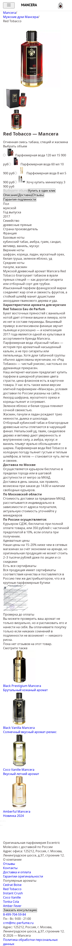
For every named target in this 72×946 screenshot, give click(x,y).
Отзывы (38, 195)
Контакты (10, 868)
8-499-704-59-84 (14, 914)
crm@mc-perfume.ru (18, 923)
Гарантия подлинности (19, 199)
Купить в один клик (41, 190)
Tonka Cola (11, 902)
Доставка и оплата (17, 872)
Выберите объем (15, 190)
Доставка (25, 195)
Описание (10, 195)
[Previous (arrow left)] (0, 825)
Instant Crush (13, 893)
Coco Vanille (12, 897)
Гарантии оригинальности (23, 876)
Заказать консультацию (20, 910)
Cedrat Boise (12, 885)
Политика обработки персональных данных (30, 942)
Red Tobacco (12, 889)
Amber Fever (12, 906)
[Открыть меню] (9, 5)
